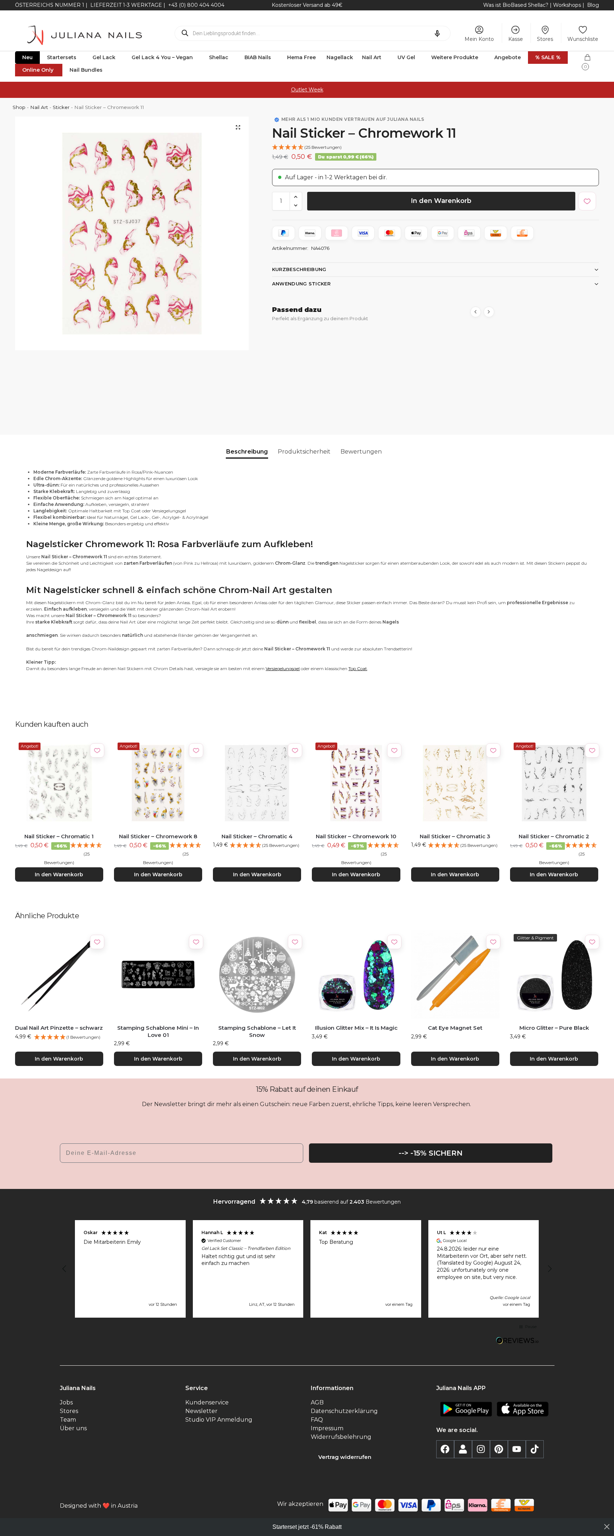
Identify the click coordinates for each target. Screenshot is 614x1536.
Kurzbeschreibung (299, 269)
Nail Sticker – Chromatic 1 (59, 836)
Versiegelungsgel (283, 668)
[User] (463, 1449)
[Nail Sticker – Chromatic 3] (455, 783)
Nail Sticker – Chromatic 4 (257, 836)
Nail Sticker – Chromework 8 (158, 836)
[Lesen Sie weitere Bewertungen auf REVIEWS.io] (517, 1341)
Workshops (567, 5)
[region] (307, 1269)
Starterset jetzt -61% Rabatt (307, 1527)
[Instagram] (481, 1449)
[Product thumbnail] (307, 366)
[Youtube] (517, 1449)
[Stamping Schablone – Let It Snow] (257, 974)
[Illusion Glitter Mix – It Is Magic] (356, 974)
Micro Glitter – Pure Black (554, 1027)
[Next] (489, 312)
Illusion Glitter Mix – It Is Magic (356, 1027)
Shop (19, 107)
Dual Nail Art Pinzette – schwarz (59, 1027)
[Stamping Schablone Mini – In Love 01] (158, 974)
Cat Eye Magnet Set (455, 1027)
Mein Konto (479, 39)
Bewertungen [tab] (361, 451)
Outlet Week (307, 89)
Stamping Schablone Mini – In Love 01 (158, 1031)
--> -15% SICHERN (430, 1153)
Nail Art (39, 107)
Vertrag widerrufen (344, 1457)
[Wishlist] (97, 750)
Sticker (61, 107)
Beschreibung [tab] (247, 451)
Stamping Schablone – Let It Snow (257, 1031)
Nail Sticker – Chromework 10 (356, 836)
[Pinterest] (499, 1449)
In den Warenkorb (441, 201)
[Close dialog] (607, 1526)
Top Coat (357, 668)
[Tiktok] (535, 1449)
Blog (593, 5)
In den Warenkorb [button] (59, 874)
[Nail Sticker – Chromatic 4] (257, 783)
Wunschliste (582, 39)
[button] (591, 59)
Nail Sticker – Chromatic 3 (455, 836)
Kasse (515, 39)
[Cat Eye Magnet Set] (455, 974)
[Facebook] (445, 1449)
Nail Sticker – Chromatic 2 (554, 836)
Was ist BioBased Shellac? (516, 5)
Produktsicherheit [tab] (304, 451)
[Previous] (475, 312)
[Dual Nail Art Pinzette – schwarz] (59, 974)
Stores (545, 39)
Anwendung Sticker (301, 283)
